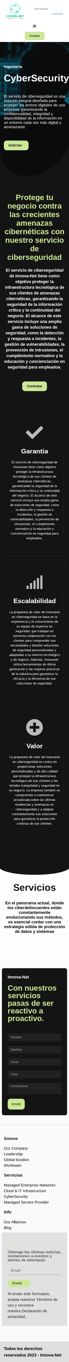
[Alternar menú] (34, 26)
